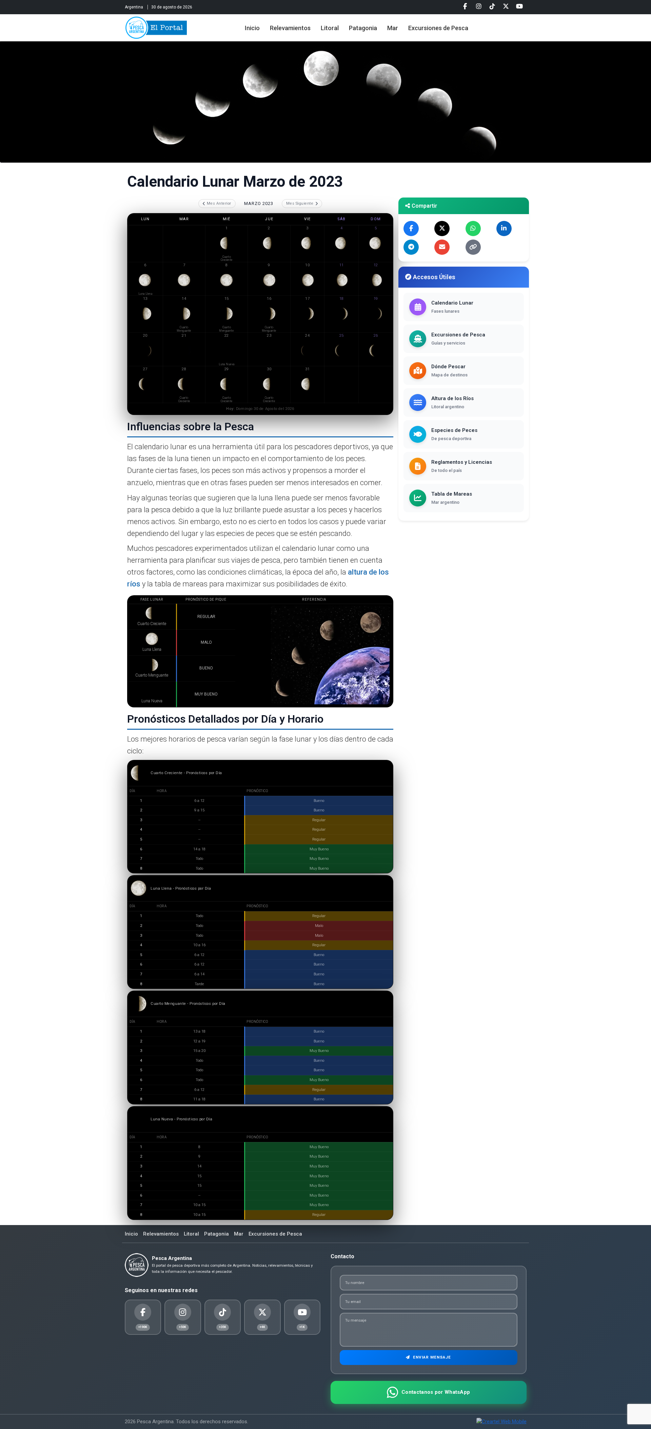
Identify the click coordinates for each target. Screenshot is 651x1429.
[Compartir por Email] (442, 247)
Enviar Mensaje (431, 1357)
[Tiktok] (492, 6)
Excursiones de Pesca (438, 28)
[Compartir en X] (442, 228)
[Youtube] (519, 6)
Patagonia (363, 28)
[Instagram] (478, 6)
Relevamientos (290, 28)
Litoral (330, 28)
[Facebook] (465, 6)
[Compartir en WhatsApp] (473, 228)
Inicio (252, 28)
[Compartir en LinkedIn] (504, 228)
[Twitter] (505, 6)
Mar (392, 28)
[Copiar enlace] (473, 247)
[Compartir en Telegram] (411, 247)
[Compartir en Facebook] (411, 228)
